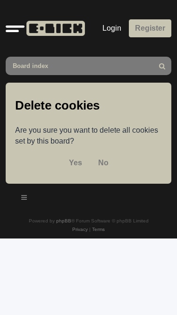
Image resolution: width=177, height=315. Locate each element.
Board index (30, 65)
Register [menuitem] (150, 28)
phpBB (63, 220)
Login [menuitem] (111, 28)
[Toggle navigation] (24, 198)
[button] (15, 28)
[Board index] (54, 28)
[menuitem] (162, 66)
